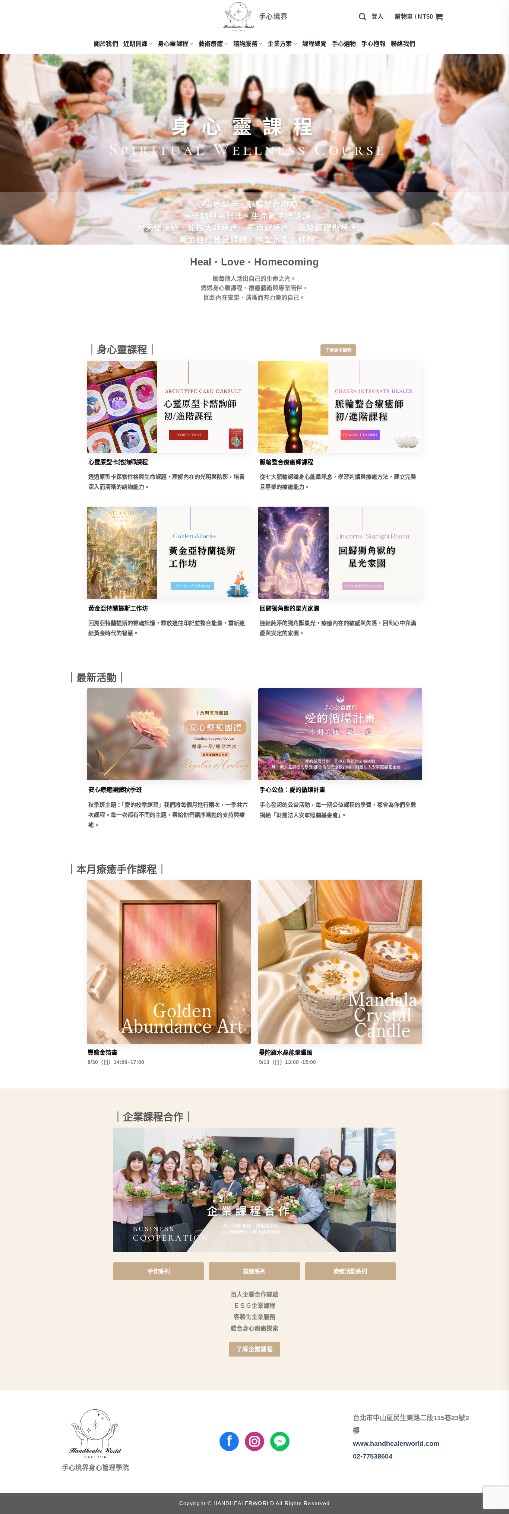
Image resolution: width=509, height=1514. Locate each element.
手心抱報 (373, 44)
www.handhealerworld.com (396, 1443)
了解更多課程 (338, 350)
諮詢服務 (245, 44)
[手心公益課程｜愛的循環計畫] (340, 734)
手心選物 (344, 44)
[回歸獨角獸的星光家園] (340, 553)
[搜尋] (362, 17)
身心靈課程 (173, 44)
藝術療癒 (211, 44)
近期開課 (135, 44)
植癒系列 (254, 1271)
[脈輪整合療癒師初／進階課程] (340, 407)
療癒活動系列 (350, 1271)
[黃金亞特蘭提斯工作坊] (169, 553)
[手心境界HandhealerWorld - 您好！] (254, 17)
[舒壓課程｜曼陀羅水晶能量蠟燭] (340, 962)
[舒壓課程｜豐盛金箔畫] (169, 962)
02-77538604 (372, 1456)
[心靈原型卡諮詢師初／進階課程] (169, 407)
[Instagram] (254, 1441)
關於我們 (106, 44)
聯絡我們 (403, 44)
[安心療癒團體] (169, 734)
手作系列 (159, 1271)
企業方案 (280, 44)
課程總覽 (314, 44)
